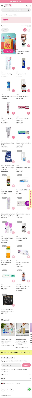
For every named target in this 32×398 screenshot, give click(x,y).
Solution (18, 284)
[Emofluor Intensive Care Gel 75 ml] (8, 132)
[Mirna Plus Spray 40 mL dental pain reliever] (8, 252)
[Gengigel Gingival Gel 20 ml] (8, 85)
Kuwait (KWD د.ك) (8, 383)
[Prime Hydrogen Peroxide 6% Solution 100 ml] (23, 276)
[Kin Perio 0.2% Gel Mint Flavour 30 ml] (8, 227)
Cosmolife (7, 395)
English (18, 383)
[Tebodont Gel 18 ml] (8, 276)
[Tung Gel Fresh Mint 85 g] (23, 40)
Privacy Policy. (4, 371)
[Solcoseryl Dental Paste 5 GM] (23, 181)
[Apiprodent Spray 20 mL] (23, 85)
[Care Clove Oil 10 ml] (23, 227)
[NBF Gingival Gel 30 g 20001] (8, 108)
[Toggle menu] (2, 5)
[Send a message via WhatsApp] (29, 389)
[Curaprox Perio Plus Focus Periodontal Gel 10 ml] (8, 203)
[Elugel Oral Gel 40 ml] (23, 63)
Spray (17, 94)
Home (2, 15)
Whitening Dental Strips (7, 165)
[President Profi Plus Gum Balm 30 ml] (23, 108)
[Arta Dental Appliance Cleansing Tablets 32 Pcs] (8, 300)
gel (2, 212)
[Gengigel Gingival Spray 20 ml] (23, 156)
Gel (17, 49)
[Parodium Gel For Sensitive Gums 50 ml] (23, 132)
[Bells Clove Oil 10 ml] (8, 181)
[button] (30, 199)
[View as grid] (25, 30)
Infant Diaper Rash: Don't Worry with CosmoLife (6, 341)
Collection (9, 15)
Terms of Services (21, 369)
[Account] (27, 5)
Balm (17, 116)
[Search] (29, 10)
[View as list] (29, 30)
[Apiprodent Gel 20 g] (8, 63)
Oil (2, 189)
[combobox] (16, 10)
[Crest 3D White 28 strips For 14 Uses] (8, 156)
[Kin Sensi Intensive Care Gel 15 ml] (23, 252)
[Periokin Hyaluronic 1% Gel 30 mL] (23, 203)
